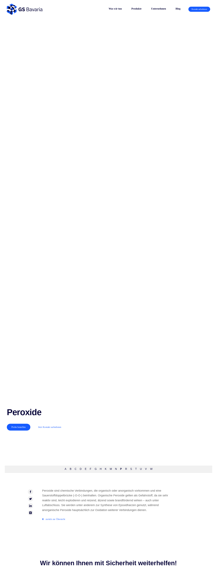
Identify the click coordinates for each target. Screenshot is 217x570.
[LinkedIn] (30, 505)
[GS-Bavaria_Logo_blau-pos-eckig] (25, 5)
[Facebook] (30, 491)
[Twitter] (30, 498)
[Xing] (30, 512)
